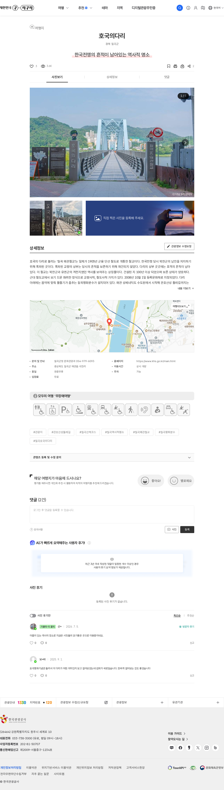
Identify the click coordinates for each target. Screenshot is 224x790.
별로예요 (186, 481)
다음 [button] (185, 142)
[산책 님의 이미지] (56, 218)
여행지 (39, 28)
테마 (105, 8)
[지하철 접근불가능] (92, 410)
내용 (184, 288)
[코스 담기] (180, 66)
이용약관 (31, 767)
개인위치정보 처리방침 (89, 767)
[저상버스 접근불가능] (105, 410)
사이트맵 (59, 774)
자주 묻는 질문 (40, 774)
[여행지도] (203, 8)
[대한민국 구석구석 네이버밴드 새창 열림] (215, 747)
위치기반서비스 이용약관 (56, 767)
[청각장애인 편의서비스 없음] (144, 410)
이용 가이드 (175, 733)
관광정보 (121, 702)
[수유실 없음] (157, 410)
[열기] (189, 457)
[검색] (180, 8)
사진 (174, 529)
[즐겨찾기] (167, 66)
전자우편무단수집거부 (13, 774)
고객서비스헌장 (135, 767)
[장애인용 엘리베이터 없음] (52, 410)
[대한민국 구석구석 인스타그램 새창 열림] (206, 747)
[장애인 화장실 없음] (39, 410)
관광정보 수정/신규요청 (74, 702)
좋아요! (156, 481)
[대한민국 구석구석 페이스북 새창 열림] (180, 747)
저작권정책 (114, 767)
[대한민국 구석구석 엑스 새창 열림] (198, 747)
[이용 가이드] (188, 8)
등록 (187, 529)
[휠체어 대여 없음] (118, 410)
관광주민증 (143, 8)
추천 (81, 8)
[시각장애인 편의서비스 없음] (131, 410)
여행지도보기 (181, 306)
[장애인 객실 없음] (170, 410)
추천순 (190, 615)
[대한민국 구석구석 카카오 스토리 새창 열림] (189, 747)
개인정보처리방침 (10, 767)
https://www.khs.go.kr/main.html (156, 361)
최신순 (177, 615)
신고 (192, 643)
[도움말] (31, 529)
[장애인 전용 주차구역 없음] (65, 410)
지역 (120, 8)
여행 (61, 8)
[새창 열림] (173, 66)
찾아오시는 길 (176, 739)
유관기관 (177, 702)
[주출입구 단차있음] (79, 410)
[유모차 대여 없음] (184, 410)
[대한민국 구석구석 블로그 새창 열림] (171, 747)
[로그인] (195, 8)
